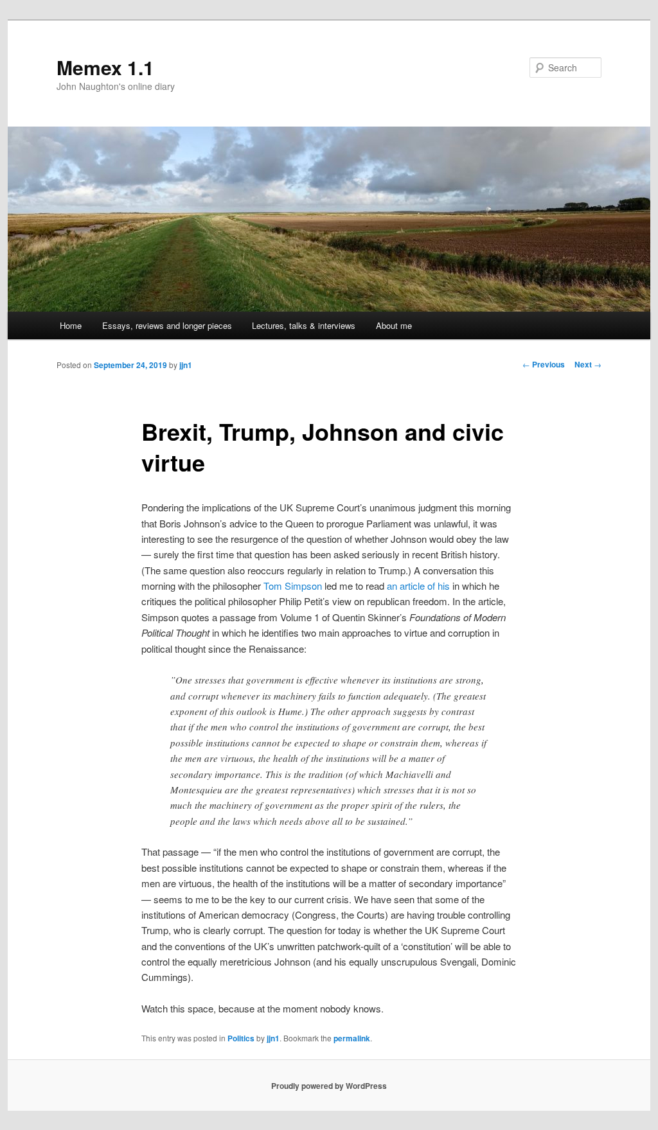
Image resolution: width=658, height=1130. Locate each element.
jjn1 (185, 365)
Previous (543, 364)
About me (394, 325)
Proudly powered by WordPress (329, 1085)
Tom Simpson (292, 585)
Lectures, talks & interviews (303, 325)
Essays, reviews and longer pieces (167, 325)
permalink (351, 1038)
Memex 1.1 (105, 67)
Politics (240, 1038)
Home (71, 325)
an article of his (418, 585)
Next (587, 364)
